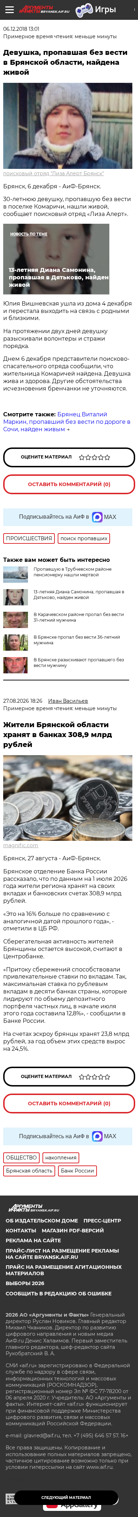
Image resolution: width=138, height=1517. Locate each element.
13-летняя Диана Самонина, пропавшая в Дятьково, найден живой (79, 594)
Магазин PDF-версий (73, 1230)
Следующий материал (66, 1497)
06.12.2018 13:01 (21, 29)
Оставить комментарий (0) (69, 484)
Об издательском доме (42, 1220)
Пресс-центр (102, 1220)
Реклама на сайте (33, 1240)
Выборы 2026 (25, 1283)
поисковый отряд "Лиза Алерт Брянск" (53, 173)
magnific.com (20, 845)
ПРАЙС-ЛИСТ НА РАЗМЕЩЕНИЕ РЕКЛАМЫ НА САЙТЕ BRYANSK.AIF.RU (62, 1254)
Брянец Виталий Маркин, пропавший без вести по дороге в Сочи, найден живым (67, 422)
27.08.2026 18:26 (22, 701)
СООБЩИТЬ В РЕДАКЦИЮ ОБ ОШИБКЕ (58, 1293)
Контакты (21, 1230)
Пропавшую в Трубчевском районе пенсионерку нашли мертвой (72, 571)
